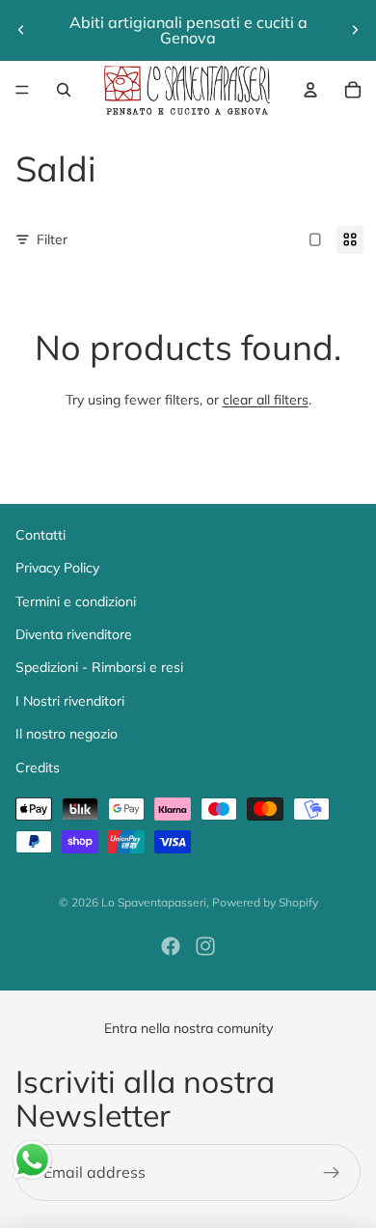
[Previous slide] (21, 30)
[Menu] (22, 90)
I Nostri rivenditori (69, 701)
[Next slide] (355, 30)
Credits (37, 767)
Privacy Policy (57, 567)
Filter (52, 239)
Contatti (40, 535)
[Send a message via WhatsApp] (32, 1160)
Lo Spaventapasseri (153, 902)
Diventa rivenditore (73, 634)
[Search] (63, 90)
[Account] (310, 90)
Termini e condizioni (75, 601)
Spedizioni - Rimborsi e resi (99, 667)
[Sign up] (331, 1173)
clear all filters (266, 399)
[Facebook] (170, 946)
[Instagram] (205, 946)
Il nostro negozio (66, 733)
